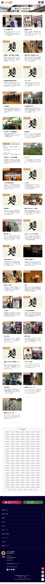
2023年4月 (32, 443)
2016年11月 (33, 470)
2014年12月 (7, 480)
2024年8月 (22, 439)
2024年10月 (12, 439)
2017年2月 (17, 470)
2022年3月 (27, 448)
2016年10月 (38, 470)
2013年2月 (12, 487)
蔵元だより (4, 525)
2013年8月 (17, 484)
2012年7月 (15, 489)
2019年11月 (28, 458)
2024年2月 (17, 441)
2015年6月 (12, 477)
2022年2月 (32, 448)
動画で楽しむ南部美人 (5, 533)
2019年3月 (32, 460)
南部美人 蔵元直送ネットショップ (13, 563)
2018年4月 (17, 465)
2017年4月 (7, 470)
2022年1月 (37, 448)
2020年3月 (7, 458)
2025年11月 (17, 434)
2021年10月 (17, 451)
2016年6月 (22, 472)
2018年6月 (7, 465)
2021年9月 (22, 451)
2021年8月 (27, 451)
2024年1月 (22, 441)
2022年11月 (22, 446)
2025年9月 (27, 434)
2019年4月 (27, 460)
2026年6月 (17, 431)
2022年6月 (12, 448)
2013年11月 (38, 482)
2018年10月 (22, 463)
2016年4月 (32, 472)
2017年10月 (12, 468)
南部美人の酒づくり (5, 509)
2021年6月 (37, 451)
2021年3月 (17, 453)
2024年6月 (32, 439)
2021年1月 (27, 453)
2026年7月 (12, 431)
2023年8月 (12, 443)
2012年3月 (35, 489)
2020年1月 (17, 458)
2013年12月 (33, 482)
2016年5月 (27, 472)
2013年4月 (37, 484)
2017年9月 (17, 468)
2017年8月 (22, 468)
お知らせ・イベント (5, 529)
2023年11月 (33, 441)
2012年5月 (25, 489)
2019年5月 (22, 460)
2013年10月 (7, 484)
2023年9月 (7, 443)
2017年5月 (37, 468)
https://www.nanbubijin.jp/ (12, 566)
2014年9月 (22, 480)
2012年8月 (10, 489)
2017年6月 (32, 468)
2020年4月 (37, 456)
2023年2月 (7, 446)
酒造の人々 (4, 522)
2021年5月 (7, 453)
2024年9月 (17, 439)
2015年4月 (22, 477)
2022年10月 (28, 446)
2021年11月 (12, 451)
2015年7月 (7, 477)
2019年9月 (37, 458)
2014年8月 (27, 480)
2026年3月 (32, 431)
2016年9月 (7, 472)
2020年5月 (32, 456)
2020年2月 (12, 458)
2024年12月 (38, 436)
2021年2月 (22, 453)
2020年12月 (33, 453)
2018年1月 (32, 465)
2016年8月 (12, 472)
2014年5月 (7, 482)
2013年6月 (27, 484)
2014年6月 (37, 480)
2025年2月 (27, 436)
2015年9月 (32, 475)
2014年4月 (12, 482)
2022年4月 (22, 448)
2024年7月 (27, 439)
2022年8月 (37, 446)
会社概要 (3, 517)
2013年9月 (12, 484)
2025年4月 (17, 436)
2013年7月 (22, 484)
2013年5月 (32, 484)
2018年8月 (32, 463)
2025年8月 (32, 434)
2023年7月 (17, 443)
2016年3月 (37, 472)
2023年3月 (37, 443)
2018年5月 (12, 465)
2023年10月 (38, 441)
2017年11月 (7, 468)
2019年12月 (22, 458)
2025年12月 (12, 434)
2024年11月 (7, 439)
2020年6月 (27, 456)
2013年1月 (17, 487)
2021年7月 (32, 451)
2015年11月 (22, 475)
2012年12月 (22, 487)
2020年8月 (17, 456)
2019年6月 (17, 460)
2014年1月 (27, 482)
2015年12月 (17, 475)
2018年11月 (17, 463)
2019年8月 (7, 460)
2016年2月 (7, 475)
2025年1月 (32, 436)
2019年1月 (7, 463)
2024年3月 (12, 441)
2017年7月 (27, 468)
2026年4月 (27, 431)
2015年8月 (37, 475)
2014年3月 (17, 482)
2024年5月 (37, 439)
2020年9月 (12, 456)
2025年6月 (7, 436)
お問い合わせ (4, 541)
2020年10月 (7, 456)
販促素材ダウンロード (5, 545)
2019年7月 (12, 460)
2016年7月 (17, 472)
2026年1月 (7, 434)
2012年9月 (37, 487)
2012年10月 (33, 487)
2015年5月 (17, 477)
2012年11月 (28, 487)
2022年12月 (17, 446)
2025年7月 (37, 434)
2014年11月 (12, 480)
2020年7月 (22, 456)
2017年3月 (12, 470)
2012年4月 (30, 489)
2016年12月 (28, 470)
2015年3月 (27, 477)
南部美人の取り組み (5, 513)
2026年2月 (37, 431)
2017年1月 (22, 470)
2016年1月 (12, 475)
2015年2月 (32, 477)
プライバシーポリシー (5, 537)
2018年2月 (27, 465)
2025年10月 (22, 434)
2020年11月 (38, 453)
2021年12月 (7, 451)
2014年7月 (32, 480)
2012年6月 (20, 489)
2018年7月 (37, 463)
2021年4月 (12, 453)
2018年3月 (22, 465)
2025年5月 (12, 436)
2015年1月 (37, 477)
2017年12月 (38, 465)
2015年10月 (28, 475)
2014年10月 (17, 480)
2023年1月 (12, 446)
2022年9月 (32, 446)
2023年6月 (22, 443)
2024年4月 (7, 441)
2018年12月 (12, 463)
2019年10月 (33, 458)
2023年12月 (28, 441)
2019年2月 (37, 460)
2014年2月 (22, 482)
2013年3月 (7, 487)
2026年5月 (22, 431)
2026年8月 (7, 431)
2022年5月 (17, 448)
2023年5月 (27, 443)
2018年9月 (27, 463)
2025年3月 (22, 436)
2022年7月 (7, 448)
